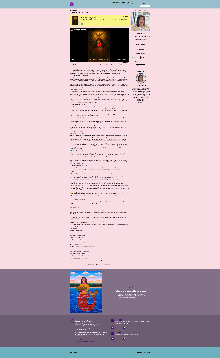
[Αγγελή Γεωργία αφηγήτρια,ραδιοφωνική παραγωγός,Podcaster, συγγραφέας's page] (134, 3)
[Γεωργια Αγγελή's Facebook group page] (139, 100)
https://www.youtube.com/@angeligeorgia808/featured (82, 246)
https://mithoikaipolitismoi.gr (76, 237)
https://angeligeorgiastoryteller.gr (77, 235)
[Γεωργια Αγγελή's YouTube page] (143, 100)
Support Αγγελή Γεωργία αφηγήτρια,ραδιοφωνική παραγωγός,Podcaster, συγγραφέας (88, 340)
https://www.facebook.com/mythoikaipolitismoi (80, 256)
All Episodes (98, 264)
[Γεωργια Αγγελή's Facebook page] (138, 100)
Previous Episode (106, 264)
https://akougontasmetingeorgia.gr (78, 239)
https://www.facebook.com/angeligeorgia (79, 251)
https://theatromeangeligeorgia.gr (77, 242)
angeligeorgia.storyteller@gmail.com (80, 258)
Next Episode (91, 264)
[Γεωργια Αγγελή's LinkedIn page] (142, 100)
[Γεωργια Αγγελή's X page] (141, 100)
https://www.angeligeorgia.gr (76, 230)
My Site (141, 102)
